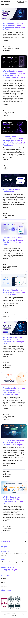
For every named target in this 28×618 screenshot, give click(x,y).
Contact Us (20, 1)
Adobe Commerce (15, 48)
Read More (5, 40)
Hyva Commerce (18, 314)
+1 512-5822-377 (9, 570)
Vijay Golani (7, 50)
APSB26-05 (13, 463)
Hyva (12, 215)
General (9, 48)
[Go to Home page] (5, 2)
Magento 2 (13, 112)
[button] (14, 541)
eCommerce (19, 167)
